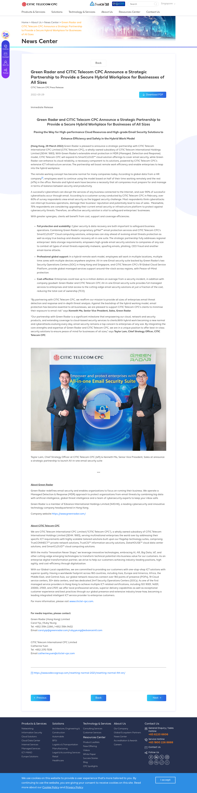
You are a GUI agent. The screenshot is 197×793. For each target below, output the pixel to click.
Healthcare (58, 761)
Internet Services (30, 745)
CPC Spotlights (90, 766)
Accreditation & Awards (125, 741)
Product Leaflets (91, 742)
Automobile (58, 737)
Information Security (32, 733)
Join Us (5, 65)
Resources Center (129, 12)
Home (25, 22)
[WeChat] (156, 762)
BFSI (54, 741)
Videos (86, 750)
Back (98, 63)
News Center (51, 22)
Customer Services (92, 733)
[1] (32, 673)
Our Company (121, 729)
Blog (85, 762)
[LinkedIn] (156, 757)
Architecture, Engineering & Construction (66, 731)
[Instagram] (167, 757)
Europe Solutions (30, 757)
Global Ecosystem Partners (127, 733)
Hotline (5, 49)
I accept (165, 780)
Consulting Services (92, 729)
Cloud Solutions (29, 737)
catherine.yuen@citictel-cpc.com (56, 653)
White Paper (89, 754)
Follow (5, 73)
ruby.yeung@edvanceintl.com (85, 630)
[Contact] (6, 35)
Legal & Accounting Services (66, 753)
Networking (27, 729)
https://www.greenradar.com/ (69, 514)
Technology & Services (82, 12)
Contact (5, 57)
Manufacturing (60, 749)
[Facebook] (151, 757)
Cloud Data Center (31, 741)
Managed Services (31, 749)
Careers (118, 745)
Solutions (56, 12)
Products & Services (33, 12)
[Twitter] (161, 757)
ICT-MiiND (27, 753)
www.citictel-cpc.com (81, 601)
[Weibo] (161, 762)
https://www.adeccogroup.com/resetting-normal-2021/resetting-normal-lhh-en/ (79, 673)
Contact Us (153, 12)
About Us (107, 12)
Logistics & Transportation (65, 745)
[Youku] (167, 762)
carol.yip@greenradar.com (53, 630)
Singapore (167, 3)
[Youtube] (151, 762)
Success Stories (90, 758)
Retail (55, 757)
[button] (155, 4)
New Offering (90, 746)
